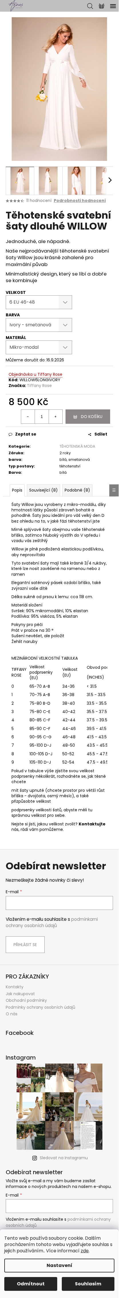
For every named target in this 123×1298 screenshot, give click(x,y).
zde (85, 1250)
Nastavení (59, 1265)
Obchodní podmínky (26, 1000)
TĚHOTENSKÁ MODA (77, 446)
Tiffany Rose (39, 385)
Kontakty (14, 987)
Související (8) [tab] (43, 490)
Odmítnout (31, 1283)
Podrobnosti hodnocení (80, 200)
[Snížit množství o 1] (28, 416)
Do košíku (91, 416)
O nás (11, 1014)
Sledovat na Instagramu (64, 1158)
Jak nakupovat (20, 994)
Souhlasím (88, 1283)
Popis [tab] (17, 490)
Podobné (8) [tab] (77, 490)
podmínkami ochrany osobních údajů (52, 922)
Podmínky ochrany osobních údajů (40, 1007)
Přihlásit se (25, 944)
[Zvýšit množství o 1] (55, 416)
